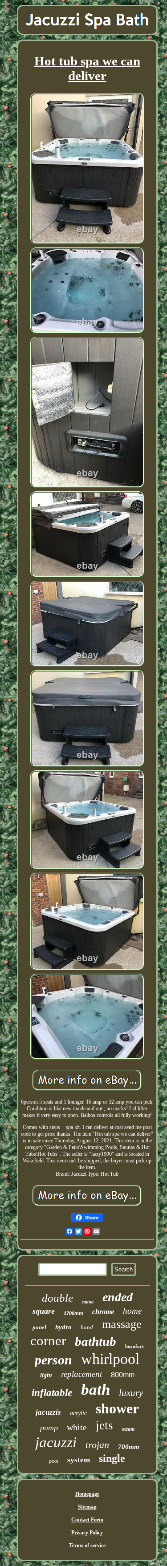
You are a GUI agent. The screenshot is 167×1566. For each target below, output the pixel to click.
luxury (131, 1393)
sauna (88, 1301)
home (132, 1310)
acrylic (78, 1413)
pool (53, 1461)
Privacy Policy (87, 1533)
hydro (63, 1327)
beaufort (134, 1346)
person (53, 1359)
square (44, 1311)
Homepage (87, 1494)
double (57, 1298)
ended (117, 1297)
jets (104, 1425)
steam (128, 1429)
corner (48, 1340)
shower (117, 1408)
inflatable (52, 1392)
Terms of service (87, 1545)
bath (95, 1389)
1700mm (73, 1313)
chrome (103, 1311)
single (112, 1458)
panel (39, 1327)
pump (49, 1427)
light (46, 1375)
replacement (81, 1374)
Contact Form (87, 1520)
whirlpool (110, 1359)
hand (87, 1327)
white (77, 1427)
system (78, 1460)
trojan (97, 1444)
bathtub (95, 1341)
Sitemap (87, 1507)
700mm (128, 1446)
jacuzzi (56, 1442)
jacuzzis (48, 1412)
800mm (122, 1375)
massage (122, 1324)
